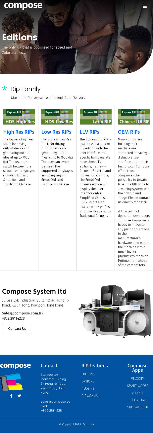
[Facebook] (11, 396)
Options (87, 381)
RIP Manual (90, 396)
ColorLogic (138, 400)
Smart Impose (137, 386)
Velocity (137, 378)
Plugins (87, 388)
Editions (88, 374)
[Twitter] (19, 396)
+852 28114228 (51, 410)
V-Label (137, 393)
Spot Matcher (137, 407)
